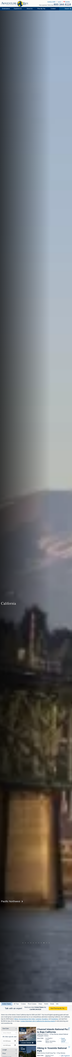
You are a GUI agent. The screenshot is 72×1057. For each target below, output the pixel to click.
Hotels (46, 1004)
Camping (38, 1019)
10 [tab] (46, 943)
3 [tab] (28, 943)
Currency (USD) (51, 1)
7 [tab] (39, 943)
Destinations (6, 8)
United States (6, 1004)
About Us (29, 8)
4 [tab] (31, 943)
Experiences (18, 8)
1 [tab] (23, 943)
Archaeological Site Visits (27, 1019)
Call (35, 1009)
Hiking (16, 1019)
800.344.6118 (62, 4)
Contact (53, 8)
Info (57, 1004)
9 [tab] (44, 943)
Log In (59, 1)
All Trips (16, 1004)
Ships (40, 1004)
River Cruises (32, 1004)
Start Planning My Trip (57, 1008)
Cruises (23, 1004)
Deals (52, 1004)
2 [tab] (25, 943)
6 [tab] (36, 943)
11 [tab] (49, 943)
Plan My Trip (41, 8)
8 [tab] (41, 943)
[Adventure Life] (14, 3)
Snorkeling (54, 1019)
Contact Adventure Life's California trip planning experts (37, 1021)
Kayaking (45, 1019)
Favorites (67, 1)
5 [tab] (33, 943)
